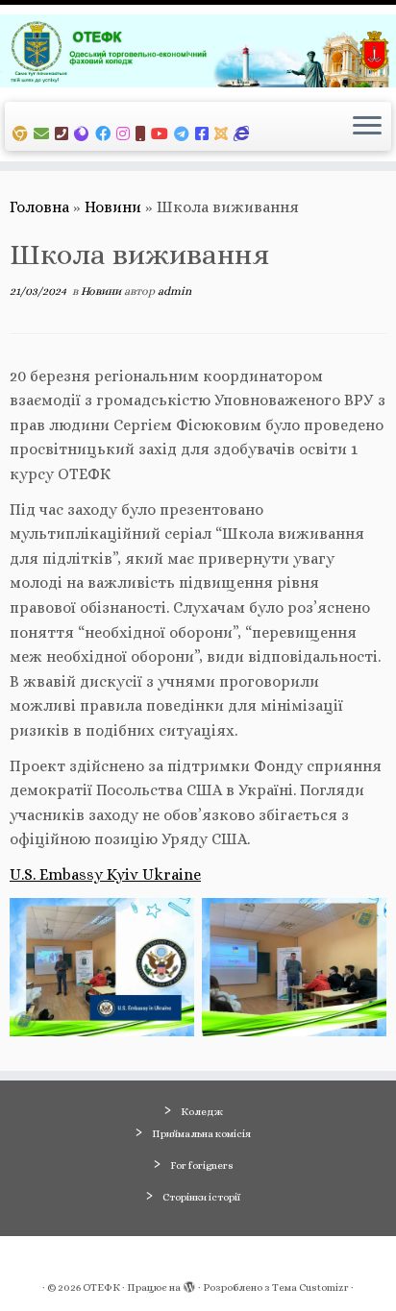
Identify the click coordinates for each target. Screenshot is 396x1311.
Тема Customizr (310, 1287)
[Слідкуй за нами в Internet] (244, 134)
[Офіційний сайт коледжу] (84, 134)
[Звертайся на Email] (44, 134)
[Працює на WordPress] (189, 1284)
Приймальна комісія (201, 1134)
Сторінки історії (201, 1197)
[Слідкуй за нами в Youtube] (162, 134)
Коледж (202, 1111)
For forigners (202, 1165)
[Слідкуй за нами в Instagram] (126, 134)
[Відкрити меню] (367, 126)
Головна (39, 207)
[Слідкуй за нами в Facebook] (204, 134)
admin (174, 291)
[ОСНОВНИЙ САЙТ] (23, 134)
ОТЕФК (101, 1287)
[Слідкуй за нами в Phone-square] (64, 134)
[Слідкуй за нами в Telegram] (184, 134)
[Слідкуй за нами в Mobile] (143, 134)
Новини (113, 207)
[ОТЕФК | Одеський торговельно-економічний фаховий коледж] (198, 50)
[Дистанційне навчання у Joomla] (224, 134)
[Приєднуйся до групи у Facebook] (105, 134)
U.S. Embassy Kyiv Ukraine (105, 874)
